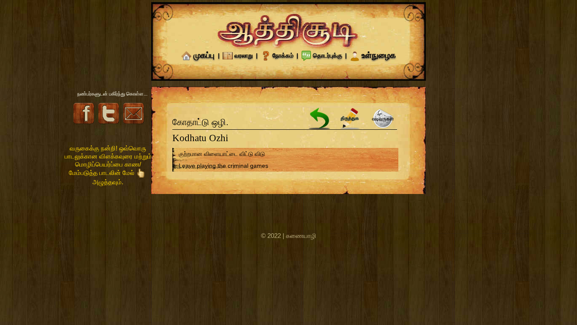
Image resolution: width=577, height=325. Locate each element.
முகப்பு (204, 55)
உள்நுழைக (379, 55)
